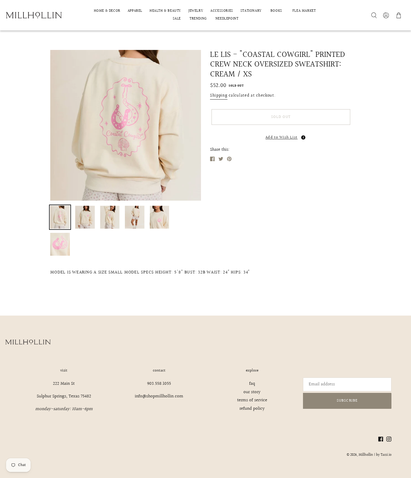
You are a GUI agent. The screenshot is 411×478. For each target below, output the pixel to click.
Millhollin (366, 455)
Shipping (218, 95)
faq (252, 383)
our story (252, 392)
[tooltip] (303, 137)
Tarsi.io (386, 455)
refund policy (252, 408)
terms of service (252, 400)
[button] (281, 135)
